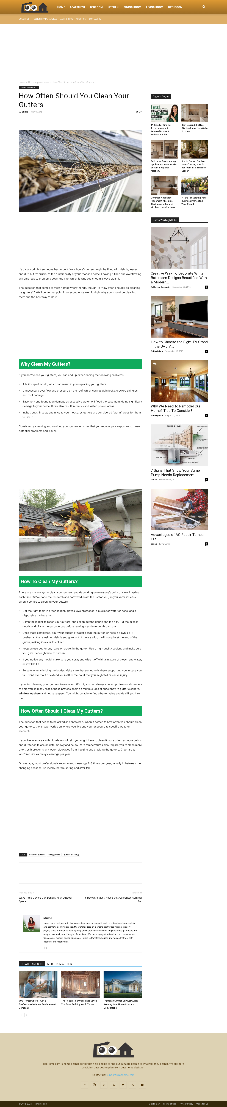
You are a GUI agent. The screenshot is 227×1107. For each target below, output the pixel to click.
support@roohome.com (120, 1075)
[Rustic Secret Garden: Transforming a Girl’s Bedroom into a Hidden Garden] (194, 149)
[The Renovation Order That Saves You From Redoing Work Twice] (80, 984)
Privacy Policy (186, 1103)
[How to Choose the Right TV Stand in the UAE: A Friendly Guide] (179, 317)
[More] (55, 119)
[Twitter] (30, 119)
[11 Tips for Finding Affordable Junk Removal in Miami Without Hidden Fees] (164, 113)
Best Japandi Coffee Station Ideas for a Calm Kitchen (194, 128)
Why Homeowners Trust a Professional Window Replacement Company (37, 1004)
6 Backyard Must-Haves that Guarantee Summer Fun (113, 899)
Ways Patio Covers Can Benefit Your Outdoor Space (45, 899)
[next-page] (26, 1015)
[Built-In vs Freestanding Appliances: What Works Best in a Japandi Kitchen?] (164, 149)
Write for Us (202, 1103)
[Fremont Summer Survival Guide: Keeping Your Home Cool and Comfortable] (123, 984)
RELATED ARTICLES (32, 964)
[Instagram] (94, 1084)
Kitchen (113, 7)
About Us (81, 19)
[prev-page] (21, 1015)
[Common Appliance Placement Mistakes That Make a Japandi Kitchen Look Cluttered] (164, 185)
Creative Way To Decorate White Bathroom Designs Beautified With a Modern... (179, 277)
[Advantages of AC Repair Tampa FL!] (179, 509)
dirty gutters (54, 854)
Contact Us (95, 19)
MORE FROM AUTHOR (59, 964)
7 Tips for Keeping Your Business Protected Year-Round (193, 200)
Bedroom (96, 7)
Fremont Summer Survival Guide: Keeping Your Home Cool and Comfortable (121, 1004)
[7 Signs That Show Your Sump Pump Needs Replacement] (179, 445)
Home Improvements (38, 82)
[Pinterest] (38, 119)
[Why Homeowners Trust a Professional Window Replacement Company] (38, 984)
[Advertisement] (113, 50)
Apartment (77, 7)
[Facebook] (22, 119)
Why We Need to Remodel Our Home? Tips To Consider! (175, 408)
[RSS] (113, 1085)
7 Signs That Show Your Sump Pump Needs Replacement (175, 472)
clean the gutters (37, 854)
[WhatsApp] (46, 119)
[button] (204, 7)
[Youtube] (142, 1085)
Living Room (154, 7)
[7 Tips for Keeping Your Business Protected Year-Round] (194, 185)
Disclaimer (154, 1103)
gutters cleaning (71, 854)
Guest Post (24, 19)
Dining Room (132, 7)
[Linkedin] (46, 947)
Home (61, 7)
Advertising (66, 19)
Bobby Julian (157, 351)
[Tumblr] (123, 1085)
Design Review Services (45, 19)
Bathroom (175, 7)
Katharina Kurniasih (160, 287)
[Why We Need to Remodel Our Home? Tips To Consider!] (179, 381)
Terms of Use (169, 1103)
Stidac (25, 111)
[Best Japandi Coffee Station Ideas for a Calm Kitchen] (194, 113)
